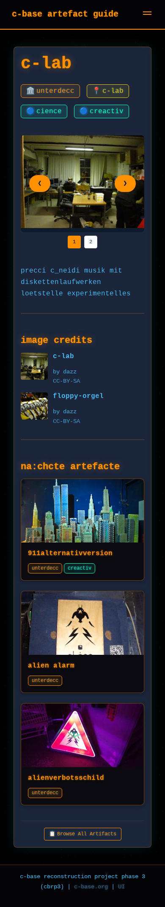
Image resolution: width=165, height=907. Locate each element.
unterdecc (50, 91)
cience (44, 111)
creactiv (102, 111)
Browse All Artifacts (82, 834)
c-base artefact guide (65, 14)
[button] (147, 14)
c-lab (108, 91)
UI (121, 886)
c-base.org (91, 886)
